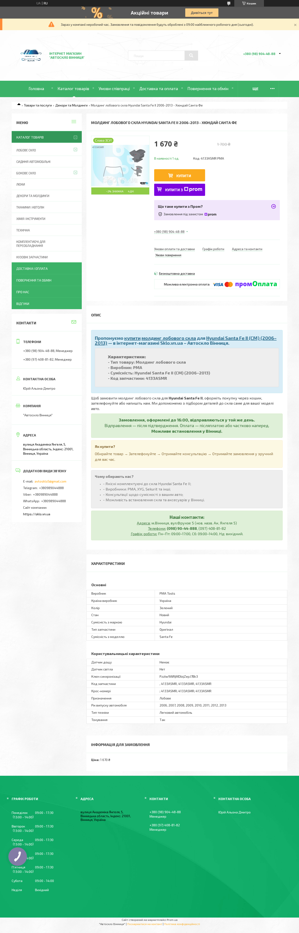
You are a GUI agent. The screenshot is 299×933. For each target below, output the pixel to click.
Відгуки (22, 304)
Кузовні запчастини (32, 257)
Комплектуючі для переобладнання (30, 244)
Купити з (174, 189)
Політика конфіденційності (182, 924)
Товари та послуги (38, 105)
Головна (36, 88)
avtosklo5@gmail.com (50, 481)
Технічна (23, 230)
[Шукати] (191, 55)
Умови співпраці (114, 88)
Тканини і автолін (30, 207)
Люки (20, 184)
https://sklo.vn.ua (36, 514)
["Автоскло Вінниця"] (31, 68)
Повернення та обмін (207, 88)
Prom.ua (172, 919)
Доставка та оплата (158, 88)
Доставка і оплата (32, 269)
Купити (183, 175)
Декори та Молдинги (71, 105)
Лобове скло (26, 150)
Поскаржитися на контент (144, 924)
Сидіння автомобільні (33, 162)
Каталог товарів (73, 88)
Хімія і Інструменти (30, 219)
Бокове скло (26, 173)
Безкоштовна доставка (177, 273)
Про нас (22, 292)
